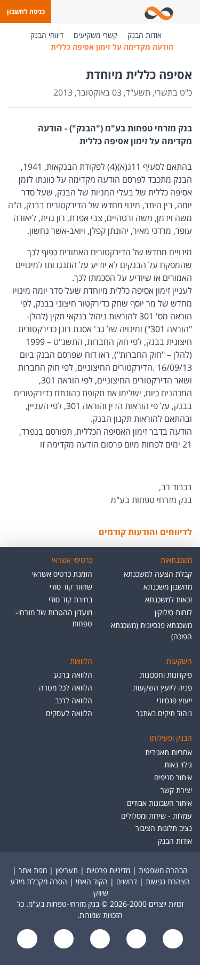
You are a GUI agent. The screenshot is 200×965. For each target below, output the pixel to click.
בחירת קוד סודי (70, 599)
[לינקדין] (62, 940)
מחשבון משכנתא (167, 587)
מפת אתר (33, 870)
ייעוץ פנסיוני (174, 700)
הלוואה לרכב (73, 700)
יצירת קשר (176, 790)
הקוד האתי (92, 881)
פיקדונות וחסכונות (166, 675)
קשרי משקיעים (95, 35)
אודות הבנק (144, 35)
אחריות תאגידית (168, 752)
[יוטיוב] (135, 940)
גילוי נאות (178, 764)
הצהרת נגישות (168, 881)
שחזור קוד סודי (71, 587)
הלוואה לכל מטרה (65, 687)
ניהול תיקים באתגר (164, 713)
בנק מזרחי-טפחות (177, 35)
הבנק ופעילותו (171, 738)
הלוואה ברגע (73, 675)
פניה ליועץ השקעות (162, 687)
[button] (25, 11)
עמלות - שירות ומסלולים (156, 816)
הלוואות (81, 661)
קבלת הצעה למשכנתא (158, 574)
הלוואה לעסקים (69, 713)
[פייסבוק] (172, 940)
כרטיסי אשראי (72, 560)
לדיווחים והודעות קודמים (145, 532)
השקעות (179, 661)
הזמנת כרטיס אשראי (62, 574)
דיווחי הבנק (46, 35)
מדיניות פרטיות (108, 870)
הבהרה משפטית (163, 870)
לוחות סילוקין (173, 612)
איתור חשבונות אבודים (159, 803)
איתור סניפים (173, 777)
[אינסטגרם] (27, 940)
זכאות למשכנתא (168, 599)
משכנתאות (176, 560)
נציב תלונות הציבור (163, 828)
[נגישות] (99, 940)
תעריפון (66, 870)
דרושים (126, 881)
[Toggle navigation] (190, 11)
